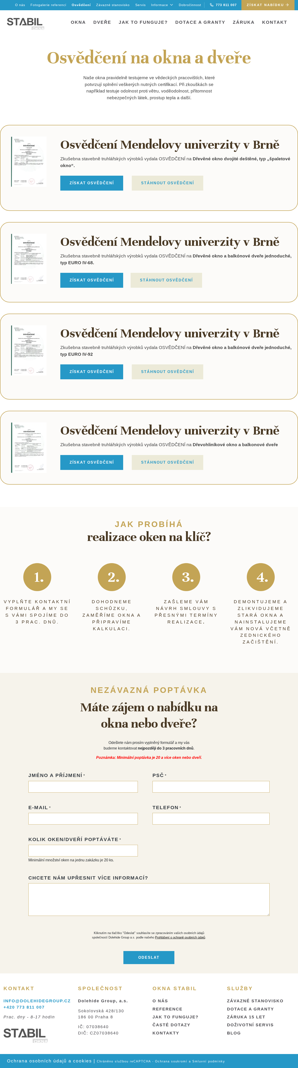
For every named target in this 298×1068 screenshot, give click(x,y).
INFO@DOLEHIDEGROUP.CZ (37, 1001)
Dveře (102, 22)
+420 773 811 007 (24, 1007)
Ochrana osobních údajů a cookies (49, 1060)
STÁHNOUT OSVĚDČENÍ (167, 183)
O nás (20, 5)
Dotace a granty (200, 22)
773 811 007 (225, 5)
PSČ (158, 775)
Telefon (165, 807)
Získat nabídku (266, 5)
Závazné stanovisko (113, 5)
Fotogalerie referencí (48, 5)
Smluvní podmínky (208, 1061)
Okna (78, 22)
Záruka (244, 22)
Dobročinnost (190, 5)
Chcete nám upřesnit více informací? (88, 877)
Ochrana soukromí (171, 1061)
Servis (140, 5)
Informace (160, 5)
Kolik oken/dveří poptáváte (73, 839)
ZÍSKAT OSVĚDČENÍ (92, 183)
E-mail (38, 807)
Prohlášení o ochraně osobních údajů (180, 937)
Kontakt (274, 22)
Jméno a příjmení (55, 775)
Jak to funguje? (143, 22)
